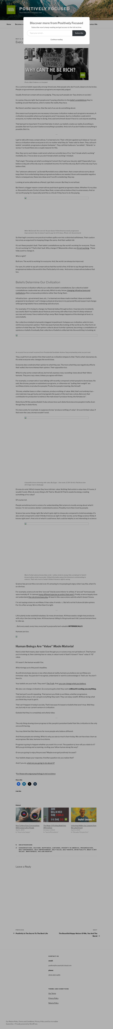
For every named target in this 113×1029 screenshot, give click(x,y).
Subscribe (79, 33)
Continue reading (57, 39)
